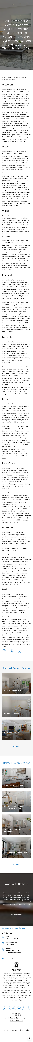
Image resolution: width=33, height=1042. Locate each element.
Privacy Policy (24, 1030)
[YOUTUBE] (19, 1008)
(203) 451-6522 (10, 944)
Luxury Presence (16, 1020)
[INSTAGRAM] (9, 1008)
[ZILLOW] (28, 1008)
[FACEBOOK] (4, 1008)
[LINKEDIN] (14, 1008)
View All (16, 746)
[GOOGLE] (23, 1008)
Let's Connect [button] (16, 914)
